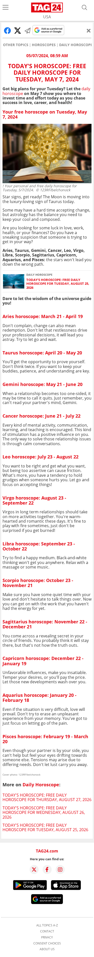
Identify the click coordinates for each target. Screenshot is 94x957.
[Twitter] (34, 869)
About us (47, 949)
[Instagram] (60, 869)
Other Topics (15, 45)
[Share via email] (28, 31)
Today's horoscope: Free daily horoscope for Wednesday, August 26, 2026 (44, 812)
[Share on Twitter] (18, 31)
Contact (47, 931)
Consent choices (47, 943)
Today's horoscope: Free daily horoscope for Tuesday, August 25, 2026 (57, 284)
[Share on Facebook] (8, 31)
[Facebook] (47, 869)
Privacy (47, 937)
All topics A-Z (47, 925)
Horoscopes (44, 45)
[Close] (88, 30)
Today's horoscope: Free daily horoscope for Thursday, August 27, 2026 (47, 797)
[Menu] (6, 8)
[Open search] (84, 7)
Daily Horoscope (75, 45)
